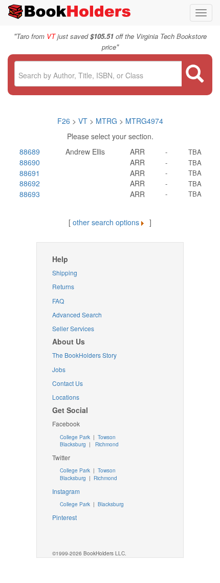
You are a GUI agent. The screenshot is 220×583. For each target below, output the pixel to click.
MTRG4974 (144, 121)
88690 (29, 162)
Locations (65, 397)
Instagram (66, 491)
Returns (63, 286)
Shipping (64, 272)
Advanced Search (77, 314)
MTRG (106, 121)
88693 (29, 194)
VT (84, 121)
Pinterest (64, 517)
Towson (106, 437)
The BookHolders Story (84, 355)
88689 (29, 151)
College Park (76, 437)
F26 (63, 121)
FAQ (58, 300)
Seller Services (73, 328)
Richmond (106, 444)
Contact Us (67, 383)
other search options (106, 222)
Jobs (58, 369)
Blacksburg (73, 444)
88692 (29, 183)
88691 (29, 173)
